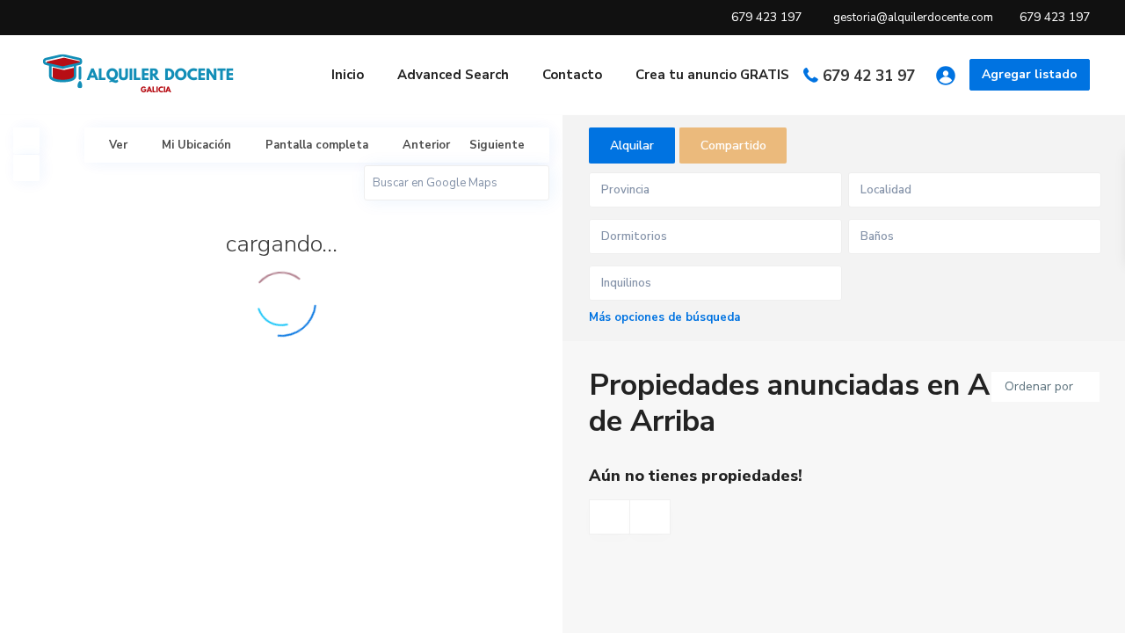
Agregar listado (1030, 74)
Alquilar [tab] (632, 145)
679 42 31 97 (869, 76)
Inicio (347, 75)
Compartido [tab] (733, 145)
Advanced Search (453, 75)
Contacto (572, 75)
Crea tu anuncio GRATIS (712, 75)
